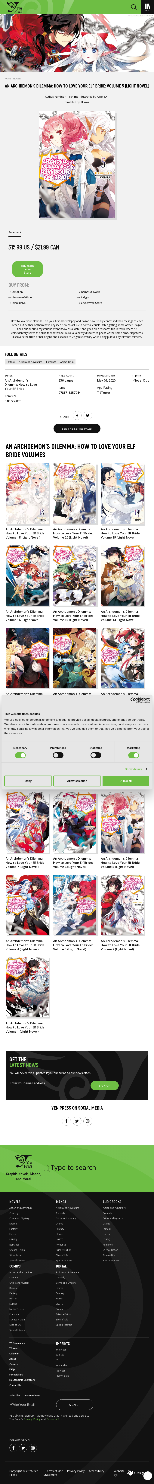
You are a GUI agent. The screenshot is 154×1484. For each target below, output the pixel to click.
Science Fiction (17, 1250)
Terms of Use (54, 1419)
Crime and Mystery (19, 1218)
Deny (28, 780)
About (12, 1358)
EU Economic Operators (22, 1379)
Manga (61, 1202)
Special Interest (17, 1260)
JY (57, 1360)
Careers (13, 1364)
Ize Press (60, 1370)
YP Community (17, 1343)
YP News (14, 1348)
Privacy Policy (32, 1419)
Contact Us (15, 1385)
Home (8, 78)
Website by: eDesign (129, 1472)
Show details (133, 769)
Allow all (126, 780)
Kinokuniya (19, 303)
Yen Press (61, 1349)
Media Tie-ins (16, 1309)
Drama (13, 1223)
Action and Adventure (30, 362)
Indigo (85, 297)
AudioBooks (112, 1202)
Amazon (17, 292)
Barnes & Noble (90, 292)
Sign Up (74, 1405)
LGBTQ (13, 1239)
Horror (13, 1234)
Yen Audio (61, 1365)
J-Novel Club (62, 1376)
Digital (61, 1266)
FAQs (12, 1369)
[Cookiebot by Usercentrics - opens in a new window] (133, 700)
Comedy (13, 1213)
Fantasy (11, 362)
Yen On (60, 1354)
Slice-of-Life (15, 1255)
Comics (14, 1266)
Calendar (14, 1353)
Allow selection (77, 780)
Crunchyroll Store (91, 303)
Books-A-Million (22, 297)
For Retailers (16, 1374)
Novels (17, 78)
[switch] (58, 755)
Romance (51, 362)
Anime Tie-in (67, 362)
